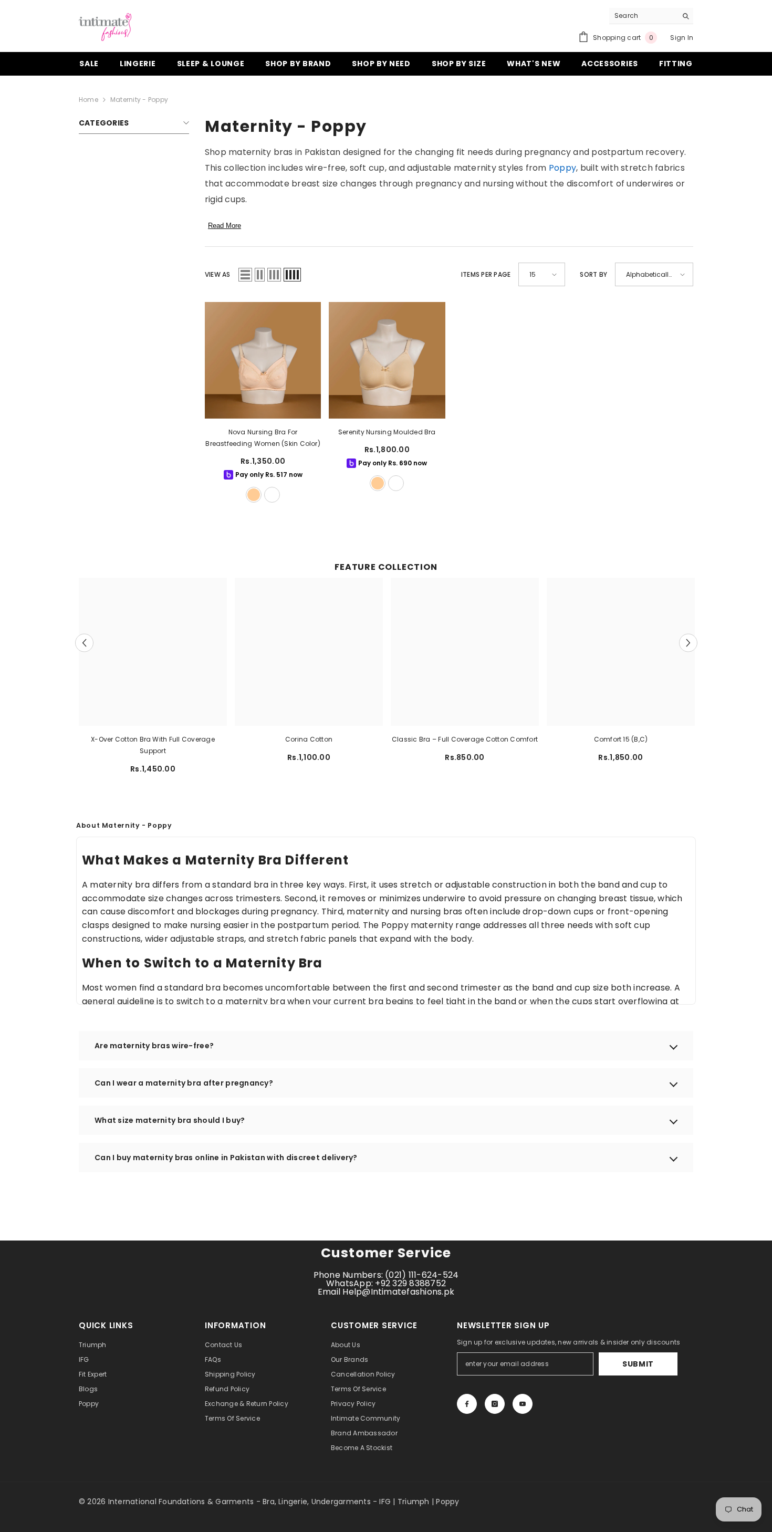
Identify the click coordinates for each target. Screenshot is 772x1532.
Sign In (681, 37)
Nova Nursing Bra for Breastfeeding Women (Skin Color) (262, 438)
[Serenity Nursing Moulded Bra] (387, 360)
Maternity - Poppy (139, 99)
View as (218, 274)
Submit (638, 1364)
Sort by (593, 274)
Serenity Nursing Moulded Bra (387, 432)
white (272, 495)
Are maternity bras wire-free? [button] (154, 1045)
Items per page (485, 274)
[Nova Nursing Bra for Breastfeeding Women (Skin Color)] (263, 360)
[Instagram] (495, 1404)
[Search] (651, 16)
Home (88, 99)
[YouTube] (523, 1404)
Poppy (562, 168)
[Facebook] (467, 1404)
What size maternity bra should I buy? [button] (170, 1120)
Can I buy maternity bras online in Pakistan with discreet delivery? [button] (226, 1157)
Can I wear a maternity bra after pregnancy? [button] (184, 1083)
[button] (245, 275)
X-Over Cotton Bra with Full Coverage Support (153, 745)
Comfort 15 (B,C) (621, 739)
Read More (224, 226)
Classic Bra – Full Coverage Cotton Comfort (465, 739)
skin (254, 495)
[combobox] (643, 16)
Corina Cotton (308, 739)
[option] (153, 679)
